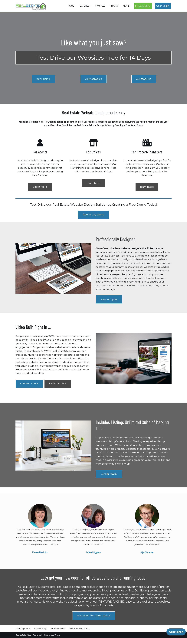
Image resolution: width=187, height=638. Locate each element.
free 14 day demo (93, 214)
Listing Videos (57, 383)
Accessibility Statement (79, 629)
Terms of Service (57, 629)
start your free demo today (93, 615)
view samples (93, 78)
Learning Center (23, 629)
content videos (29, 383)
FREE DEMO (142, 5)
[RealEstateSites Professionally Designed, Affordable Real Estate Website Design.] (31, 6)
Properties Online (52, 635)
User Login (162, 5)
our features (143, 78)
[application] (176, 632)
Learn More (40, 186)
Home (71, 6)
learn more (147, 186)
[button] (90, 5)
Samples (100, 6)
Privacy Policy (40, 629)
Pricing (114, 6)
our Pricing (43, 78)
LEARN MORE (108, 473)
